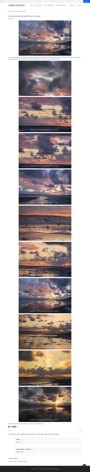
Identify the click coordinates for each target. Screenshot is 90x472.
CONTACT (79, 5)
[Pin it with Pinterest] (13, 426)
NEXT (80, 430)
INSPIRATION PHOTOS (61, 5)
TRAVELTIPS (72, 5)
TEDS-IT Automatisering (54, 468)
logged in (16, 461)
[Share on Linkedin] (15, 426)
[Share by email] (17, 426)
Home (31, 5)
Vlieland (31, 57)
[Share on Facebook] (9, 426)
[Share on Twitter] (11, 426)
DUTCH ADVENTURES (49, 5)
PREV (9, 430)
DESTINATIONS (38, 5)
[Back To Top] (84, 465)
